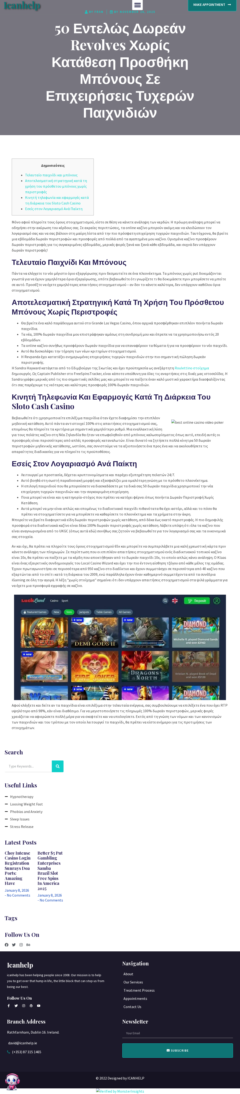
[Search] (58, 766)
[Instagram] (21, 945)
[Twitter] (14, 945)
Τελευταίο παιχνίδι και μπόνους (51, 175)
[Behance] (28, 945)
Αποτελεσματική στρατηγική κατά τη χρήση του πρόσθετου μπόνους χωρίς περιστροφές (56, 186)
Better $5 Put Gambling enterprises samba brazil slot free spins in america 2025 (50, 870)
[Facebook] (6, 945)
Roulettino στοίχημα (192, 368)
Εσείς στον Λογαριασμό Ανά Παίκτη (53, 208)
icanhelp (20, 964)
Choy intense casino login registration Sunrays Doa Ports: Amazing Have (17, 868)
